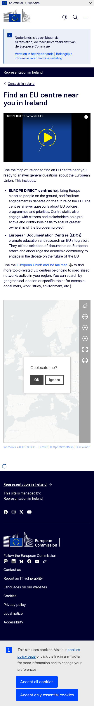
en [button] (65, 17)
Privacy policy (14, 604)
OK (37, 380)
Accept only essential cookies (47, 695)
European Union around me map (42, 265)
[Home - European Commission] (16, 15)
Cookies (9, 596)
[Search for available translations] (70, 265)
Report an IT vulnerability (23, 578)
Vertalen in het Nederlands (34, 54)
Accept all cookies (36, 682)
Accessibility (13, 622)
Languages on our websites (25, 587)
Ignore (54, 380)
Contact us (12, 569)
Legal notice (13, 613)
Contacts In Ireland (21, 83)
